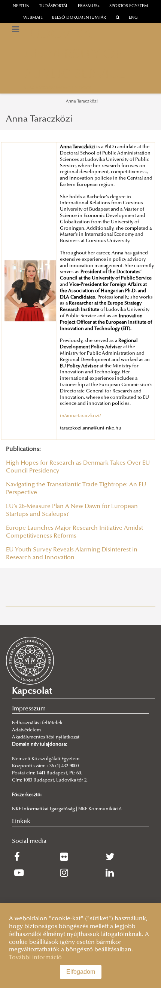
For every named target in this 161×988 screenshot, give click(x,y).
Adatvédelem (26, 730)
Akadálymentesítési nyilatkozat (45, 737)
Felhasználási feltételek (37, 723)
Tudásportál (53, 6)
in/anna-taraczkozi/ (80, 416)
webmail (33, 18)
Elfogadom (80, 972)
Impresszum (29, 709)
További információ (35, 958)
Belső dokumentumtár (79, 18)
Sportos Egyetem (128, 6)
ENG (133, 18)
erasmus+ (89, 6)
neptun (21, 6)
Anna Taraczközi (81, 102)
